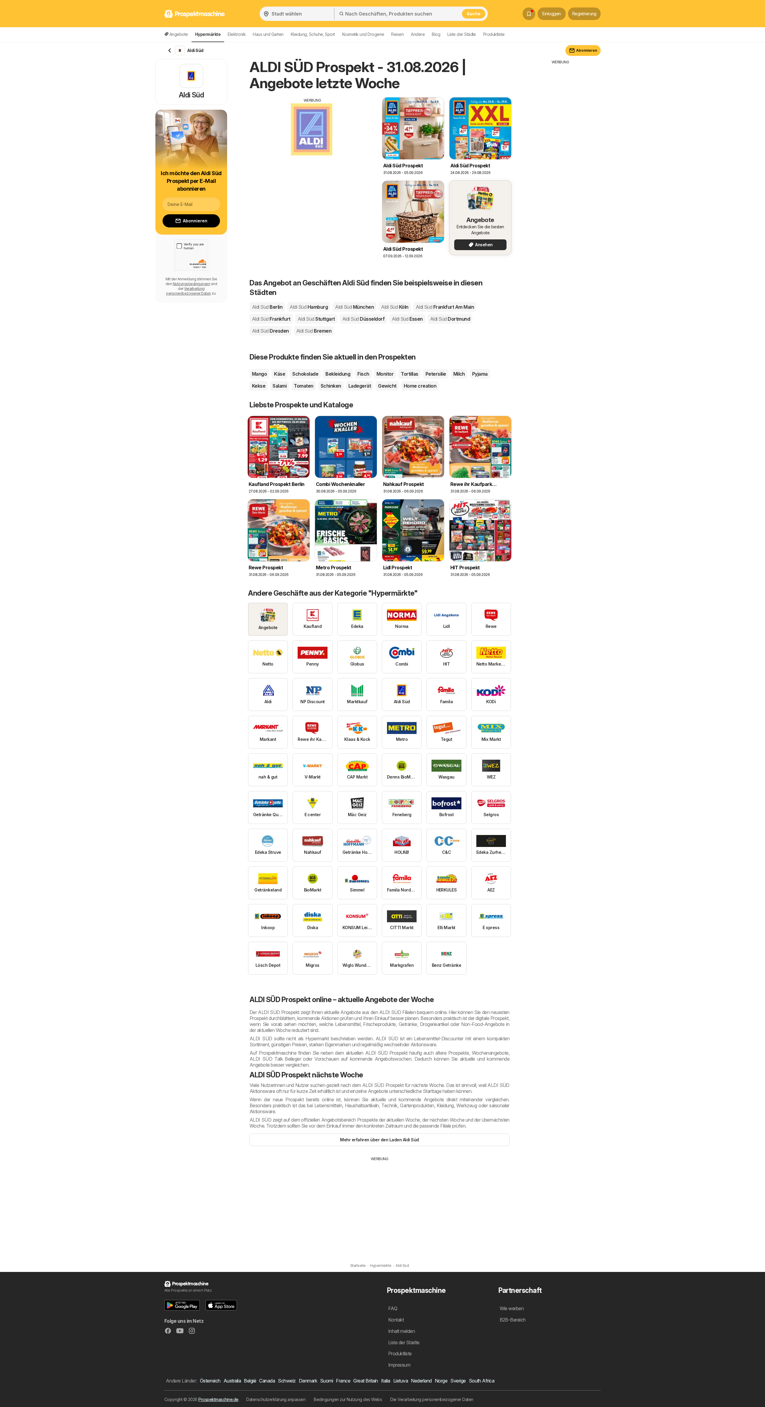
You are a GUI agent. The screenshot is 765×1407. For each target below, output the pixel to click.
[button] (182, 1305)
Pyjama (480, 374)
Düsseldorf (363, 319)
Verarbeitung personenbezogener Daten (188, 291)
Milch (459, 374)
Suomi (326, 1381)
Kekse (258, 386)
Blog (436, 34)
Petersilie (436, 374)
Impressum (399, 1365)
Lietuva (400, 1381)
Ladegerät (359, 386)
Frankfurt (271, 319)
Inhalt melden (401, 1331)
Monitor (385, 374)
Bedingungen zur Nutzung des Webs (348, 1399)
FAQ (392, 1308)
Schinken (331, 386)
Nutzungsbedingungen (191, 284)
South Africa (482, 1381)
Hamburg (309, 307)
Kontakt (396, 1320)
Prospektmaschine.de (218, 1399)
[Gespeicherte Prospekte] (529, 13)
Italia (385, 1381)
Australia (232, 1381)
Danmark (308, 1381)
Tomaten (303, 386)
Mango (259, 374)
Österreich (210, 1381)
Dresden (270, 331)
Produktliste (494, 34)
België (250, 1381)
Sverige (458, 1381)
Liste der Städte (461, 34)
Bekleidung (337, 374)
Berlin (267, 307)
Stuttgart (316, 319)
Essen (407, 319)
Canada (267, 1381)
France (343, 1381)
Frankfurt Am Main (445, 307)
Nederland (421, 1381)
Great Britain (365, 1381)
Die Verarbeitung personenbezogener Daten (431, 1399)
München (354, 307)
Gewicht (387, 386)
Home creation (420, 386)
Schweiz (287, 1381)
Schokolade (305, 374)
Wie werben (512, 1308)
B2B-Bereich (513, 1320)
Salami (280, 386)
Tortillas (409, 374)
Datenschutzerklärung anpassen (275, 1399)
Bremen (313, 331)
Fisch (363, 374)
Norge (441, 1381)
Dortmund (450, 319)
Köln (394, 307)
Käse (279, 374)
